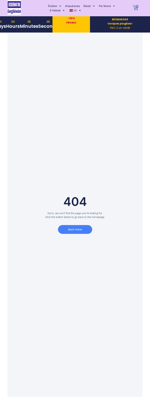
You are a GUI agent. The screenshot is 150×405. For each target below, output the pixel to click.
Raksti (87, 5)
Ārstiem (52, 5)
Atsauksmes (72, 5)
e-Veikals (55, 10)
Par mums (105, 5)
